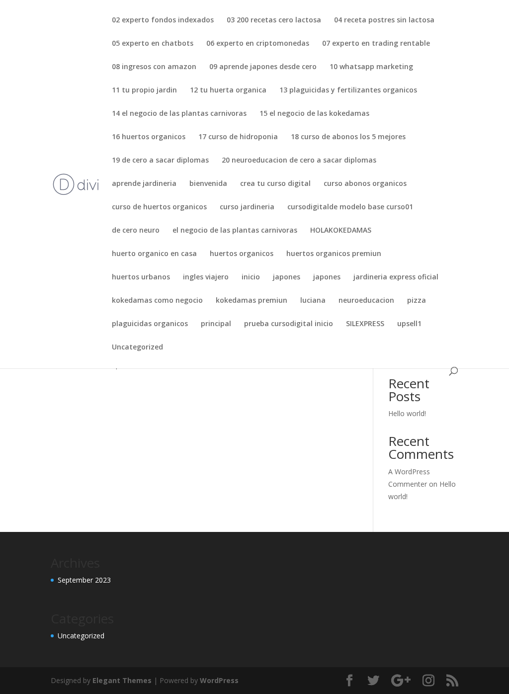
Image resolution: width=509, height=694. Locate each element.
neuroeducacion (366, 301)
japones (286, 277)
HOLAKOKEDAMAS (340, 231)
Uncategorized (137, 347)
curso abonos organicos (365, 184)
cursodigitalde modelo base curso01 (350, 207)
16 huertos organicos (148, 137)
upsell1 (409, 324)
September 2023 (84, 580)
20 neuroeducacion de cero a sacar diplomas (299, 161)
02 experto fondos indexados (163, 20)
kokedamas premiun (251, 301)
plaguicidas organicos (150, 324)
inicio (251, 277)
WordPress (219, 680)
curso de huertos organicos (159, 207)
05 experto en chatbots (152, 44)
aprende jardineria (144, 184)
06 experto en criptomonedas (257, 44)
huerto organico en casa (154, 254)
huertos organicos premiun (333, 254)
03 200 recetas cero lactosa (274, 20)
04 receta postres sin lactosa (384, 20)
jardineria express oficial (395, 277)
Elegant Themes (122, 680)
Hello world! (407, 413)
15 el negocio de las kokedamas (314, 114)
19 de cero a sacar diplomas (160, 161)
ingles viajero (206, 277)
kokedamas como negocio (157, 301)
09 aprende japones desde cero (263, 67)
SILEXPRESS (365, 324)
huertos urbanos (141, 277)
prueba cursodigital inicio (288, 324)
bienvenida (208, 184)
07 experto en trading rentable (376, 44)
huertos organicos (241, 254)
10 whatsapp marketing (371, 67)
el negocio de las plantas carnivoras (234, 231)
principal (216, 324)
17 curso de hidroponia (238, 137)
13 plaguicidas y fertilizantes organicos (348, 90)
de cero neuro (136, 231)
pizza (416, 301)
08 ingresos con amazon (154, 67)
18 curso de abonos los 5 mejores (348, 137)
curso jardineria (247, 207)
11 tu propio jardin (144, 90)
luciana (313, 301)
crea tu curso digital (275, 184)
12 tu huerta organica (228, 90)
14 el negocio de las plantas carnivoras (179, 114)
